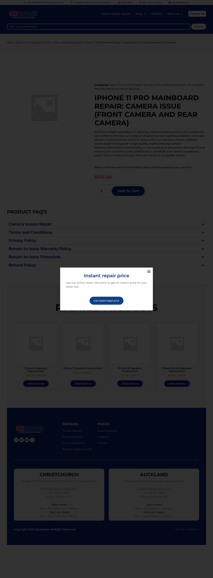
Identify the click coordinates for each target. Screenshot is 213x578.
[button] (149, 271)
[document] (106, 289)
